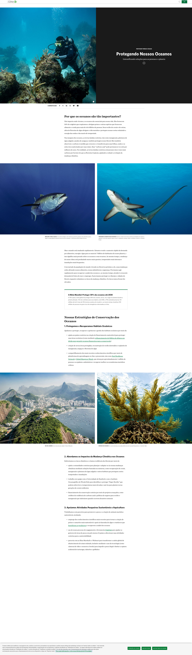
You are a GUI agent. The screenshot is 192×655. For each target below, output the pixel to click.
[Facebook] (59, 106)
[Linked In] (66, 106)
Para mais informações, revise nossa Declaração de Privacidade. (74, 651)
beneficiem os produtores (77, 525)
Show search (179, 1)
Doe (184, 1)
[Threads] (70, 106)
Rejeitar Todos (146, 648)
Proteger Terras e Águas (144, 48)
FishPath (108, 530)
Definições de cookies (134, 648)
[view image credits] (93, 101)
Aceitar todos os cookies (159, 648)
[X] (63, 106)
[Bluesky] (73, 106)
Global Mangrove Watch (84, 359)
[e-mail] (78, 106)
